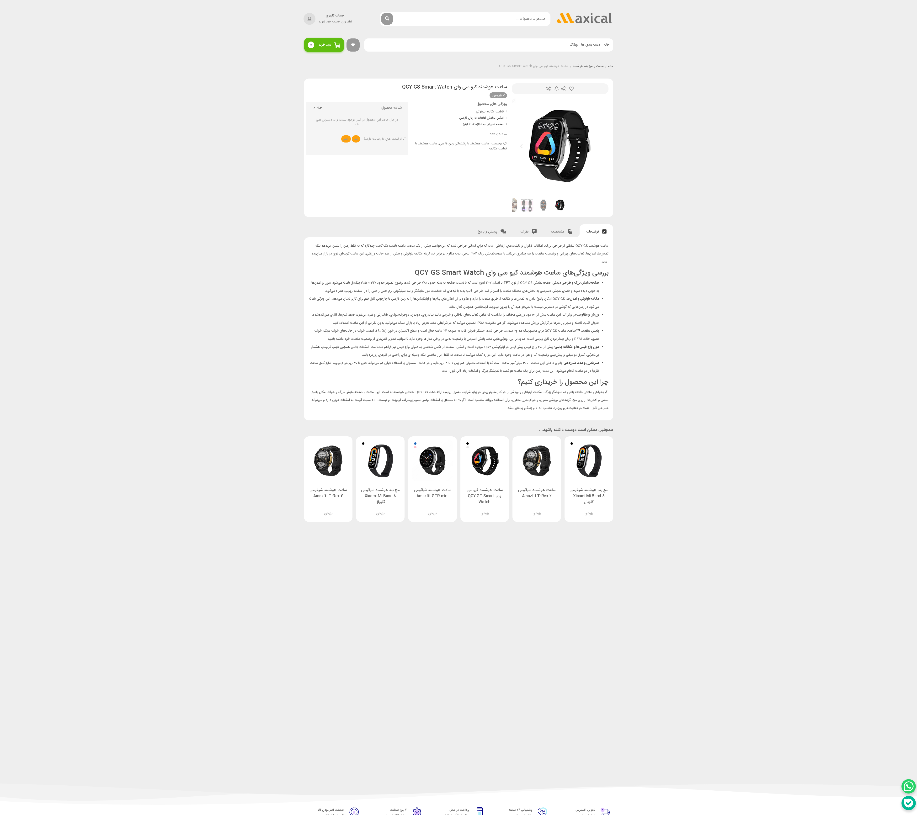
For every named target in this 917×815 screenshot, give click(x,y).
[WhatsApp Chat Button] (908, 786)
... (498, 133)
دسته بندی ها (590, 45)
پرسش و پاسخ (488, 232)
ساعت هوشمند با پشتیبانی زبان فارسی (464, 144)
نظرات (524, 232)
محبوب (572, 89)
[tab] (596, 230)
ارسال (563, 89)
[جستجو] (387, 19)
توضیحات (593, 232)
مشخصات (558, 232)
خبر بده (556, 89)
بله (355, 139)
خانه (606, 45)
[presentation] (521, 146)
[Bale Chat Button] (908, 803)
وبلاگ (574, 45)
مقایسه (548, 89)
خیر (346, 139)
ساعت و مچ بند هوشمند (588, 66)
